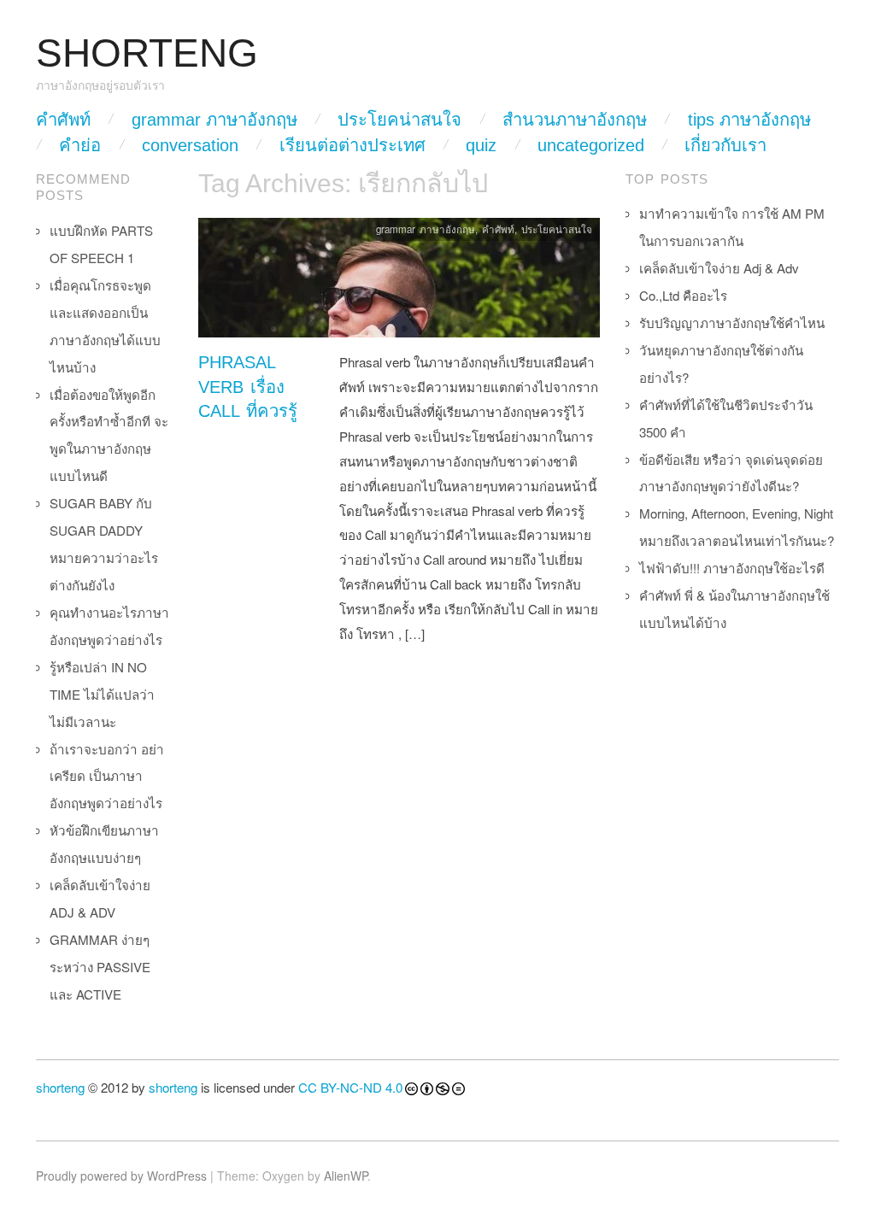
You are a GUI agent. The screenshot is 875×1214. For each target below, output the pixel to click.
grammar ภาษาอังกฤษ (214, 119)
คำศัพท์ (63, 119)
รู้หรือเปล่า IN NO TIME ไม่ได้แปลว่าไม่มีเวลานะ (102, 694)
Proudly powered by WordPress (121, 1175)
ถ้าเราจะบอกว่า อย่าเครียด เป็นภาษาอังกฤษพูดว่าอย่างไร (107, 776)
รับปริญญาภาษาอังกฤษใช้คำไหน (732, 322)
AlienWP (345, 1175)
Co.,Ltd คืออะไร (683, 295)
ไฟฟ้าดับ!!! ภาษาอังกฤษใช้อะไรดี (732, 568)
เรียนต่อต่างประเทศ (352, 145)
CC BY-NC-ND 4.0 (350, 1087)
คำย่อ (80, 145)
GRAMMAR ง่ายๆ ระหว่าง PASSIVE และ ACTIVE (100, 966)
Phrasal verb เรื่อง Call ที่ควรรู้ (247, 386)
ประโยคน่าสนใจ (399, 119)
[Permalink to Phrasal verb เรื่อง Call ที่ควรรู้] (399, 282)
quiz (481, 145)
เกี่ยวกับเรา (725, 145)
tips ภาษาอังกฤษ (749, 119)
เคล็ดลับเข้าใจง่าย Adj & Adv (719, 268)
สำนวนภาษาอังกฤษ (574, 119)
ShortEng (147, 53)
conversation (190, 145)
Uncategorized (590, 145)
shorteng (60, 1087)
